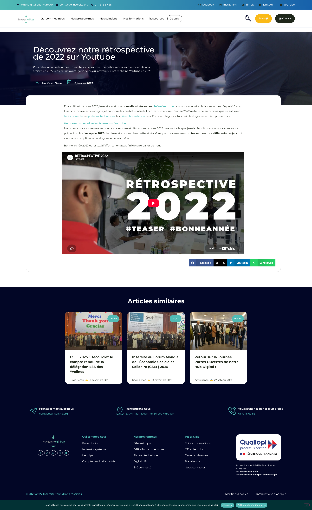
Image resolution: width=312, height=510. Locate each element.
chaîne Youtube (163, 106)
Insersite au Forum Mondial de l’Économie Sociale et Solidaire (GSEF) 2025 (155, 362)
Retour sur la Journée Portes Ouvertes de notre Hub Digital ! (217, 362)
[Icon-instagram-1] (60, 453)
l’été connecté (73, 116)
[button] (248, 18)
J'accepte (227, 505)
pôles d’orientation (132, 116)
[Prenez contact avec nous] (33, 411)
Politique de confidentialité (251, 505)
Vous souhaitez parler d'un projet (260, 408)
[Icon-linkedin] (53, 453)
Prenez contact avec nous (56, 408)
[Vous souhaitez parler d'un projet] (232, 411)
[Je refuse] (307, 505)
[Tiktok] (47, 453)
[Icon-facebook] (40, 453)
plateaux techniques (101, 116)
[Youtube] (66, 453)
